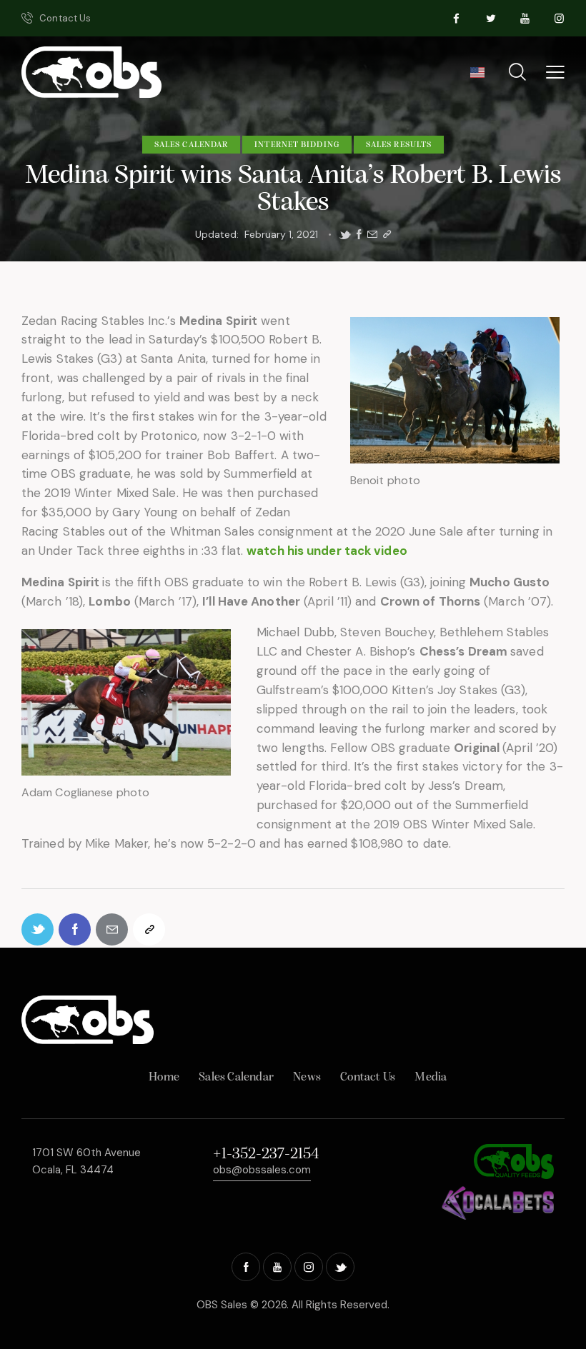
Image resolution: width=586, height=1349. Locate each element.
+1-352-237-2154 (266, 1154)
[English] (477, 77)
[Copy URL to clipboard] (387, 234)
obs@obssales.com (262, 1170)
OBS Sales (222, 1305)
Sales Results (399, 145)
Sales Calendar (191, 145)
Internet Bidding (296, 145)
